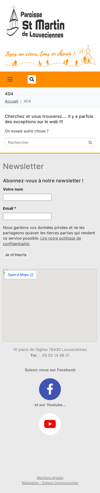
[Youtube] (50, 424)
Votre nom (13, 189)
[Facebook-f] (50, 389)
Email (9, 208)
